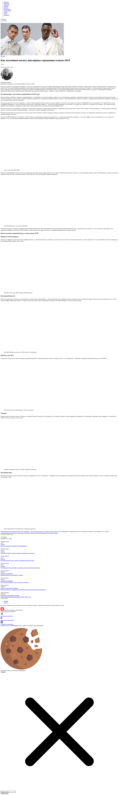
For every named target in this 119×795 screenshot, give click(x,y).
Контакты (6, 15)
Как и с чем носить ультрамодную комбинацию (14, 546)
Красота (6, 7)
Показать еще (4, 793)
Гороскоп (6, 3)
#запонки (14, 533)
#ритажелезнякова (41, 533)
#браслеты (8, 533)
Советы (6, 601)
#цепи (56, 533)
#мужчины (20, 533)
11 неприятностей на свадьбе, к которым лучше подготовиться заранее (20, 567)
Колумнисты (7, 9)
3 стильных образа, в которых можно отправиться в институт (18, 553)
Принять (3, 672)
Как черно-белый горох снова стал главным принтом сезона (17, 560)
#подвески (33, 533)
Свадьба (3, 566)
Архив (6, 602)
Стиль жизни (7, 10)
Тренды (6, 6)
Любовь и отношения (7, 573)
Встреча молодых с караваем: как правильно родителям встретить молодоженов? (23, 589)
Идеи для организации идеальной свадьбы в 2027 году (16, 597)
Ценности (6, 5)
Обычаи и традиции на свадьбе (9, 588)
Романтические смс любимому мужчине (12, 575)
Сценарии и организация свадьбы (10, 595)
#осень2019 (27, 533)
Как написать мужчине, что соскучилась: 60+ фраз (15, 582)
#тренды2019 (50, 533)
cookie (20, 670)
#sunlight (3, 533)
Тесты (5, 13)
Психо (5, 12)
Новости (6, 2)
